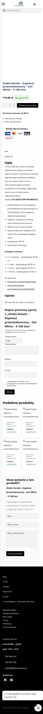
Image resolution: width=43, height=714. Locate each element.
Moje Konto (7, 591)
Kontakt (6, 586)
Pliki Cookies (7, 617)
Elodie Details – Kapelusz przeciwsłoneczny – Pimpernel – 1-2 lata (31, 426)
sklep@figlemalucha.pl (16, 668)
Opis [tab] (6, 151)
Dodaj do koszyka (27, 105)
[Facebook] (5, 679)
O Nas (5, 581)
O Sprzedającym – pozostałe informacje (18, 601)
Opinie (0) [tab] (8, 156)
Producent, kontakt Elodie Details (21, 282)
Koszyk (5, 596)
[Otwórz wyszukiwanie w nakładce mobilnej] (21, 10)
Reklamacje (7, 623)
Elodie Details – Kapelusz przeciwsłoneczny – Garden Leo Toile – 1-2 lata (31, 458)
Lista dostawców (9, 627)
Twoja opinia (11, 344)
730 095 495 (10, 662)
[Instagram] (11, 679)
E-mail (8, 370)
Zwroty (5, 620)
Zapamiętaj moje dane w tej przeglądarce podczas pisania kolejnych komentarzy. (22, 383)
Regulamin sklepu (9, 610)
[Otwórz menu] (3, 4)
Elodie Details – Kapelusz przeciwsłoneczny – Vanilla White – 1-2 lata (12, 458)
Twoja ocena (11, 336)
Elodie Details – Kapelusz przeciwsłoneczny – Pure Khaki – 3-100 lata (12, 426)
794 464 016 (10, 656)
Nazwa (8, 359)
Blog (4, 577)
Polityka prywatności (11, 613)
